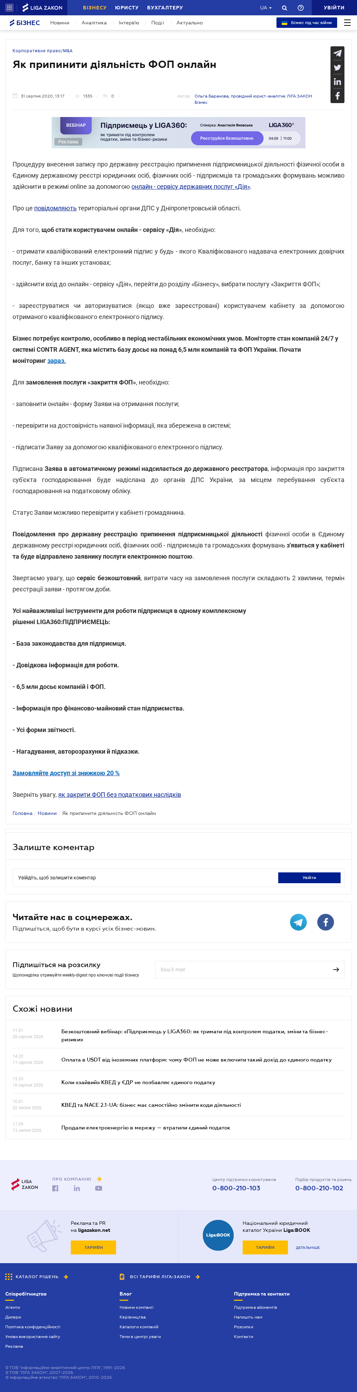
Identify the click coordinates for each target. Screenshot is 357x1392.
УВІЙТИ (309, 877)
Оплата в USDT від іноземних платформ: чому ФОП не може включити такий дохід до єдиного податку (196, 1059)
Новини (59, 22)
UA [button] (263, 7)
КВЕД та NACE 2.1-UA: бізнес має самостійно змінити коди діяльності (151, 1105)
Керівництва (133, 1317)
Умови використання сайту (32, 1336)
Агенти (12, 1307)
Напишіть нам (248, 1317)
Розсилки (243, 1326)
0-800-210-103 (236, 1188)
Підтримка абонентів (255, 1307)
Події (157, 22)
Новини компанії (136, 1307)
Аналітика (94, 22)
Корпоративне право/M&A (43, 50)
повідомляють (55, 208)
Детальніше (308, 1248)
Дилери (13, 1317)
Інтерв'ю (129, 22)
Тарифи (93, 1247)
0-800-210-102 (319, 1188)
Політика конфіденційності (32, 1326)
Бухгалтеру (165, 7)
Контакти (243, 1336)
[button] (9, 7)
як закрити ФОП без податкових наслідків (119, 794)
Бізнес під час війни (311, 22)
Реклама (14, 1346)
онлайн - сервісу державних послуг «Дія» (190, 186)
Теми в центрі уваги (140, 1336)
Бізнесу (95, 7)
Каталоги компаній (139, 1326)
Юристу (127, 7)
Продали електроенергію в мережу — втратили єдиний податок (145, 1127)
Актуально (189, 22)
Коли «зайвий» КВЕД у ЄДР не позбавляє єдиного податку (138, 1082)
